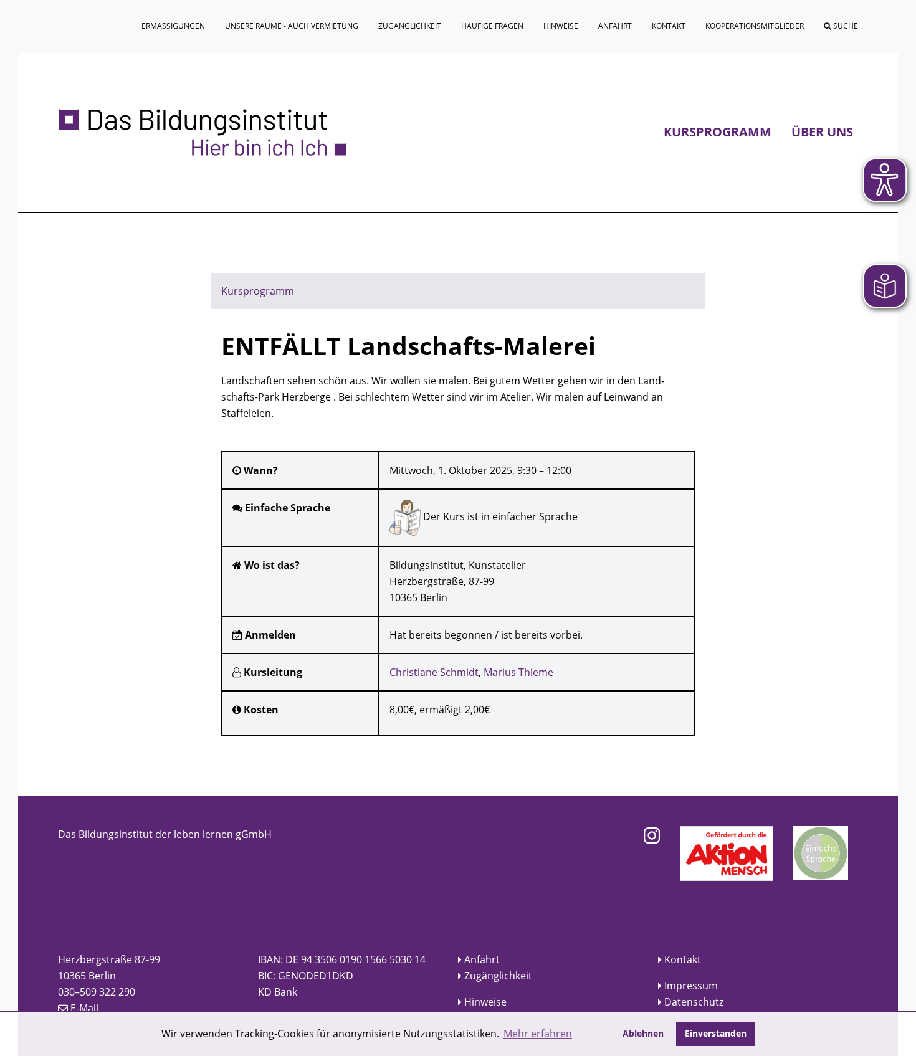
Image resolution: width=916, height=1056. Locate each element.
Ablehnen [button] (643, 1033)
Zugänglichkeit (498, 975)
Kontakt (682, 959)
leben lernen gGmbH (223, 834)
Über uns (822, 131)
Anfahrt (482, 959)
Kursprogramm (717, 131)
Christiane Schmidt (434, 672)
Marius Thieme (518, 672)
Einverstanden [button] (716, 1033)
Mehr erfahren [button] (537, 1033)
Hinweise (485, 1002)
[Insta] (652, 835)
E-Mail (84, 1008)
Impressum (691, 985)
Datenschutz (693, 1002)
